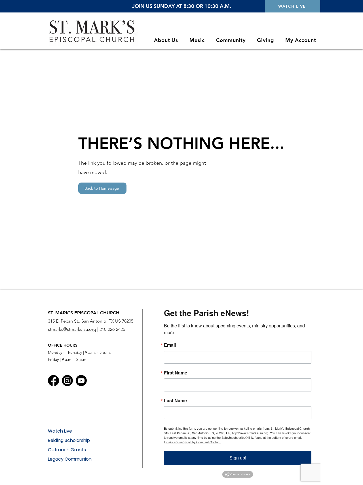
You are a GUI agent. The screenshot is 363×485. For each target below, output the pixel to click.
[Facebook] (53, 380)
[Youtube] (81, 380)
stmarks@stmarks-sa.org (72, 329)
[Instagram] (67, 380)
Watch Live (60, 431)
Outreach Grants (67, 449)
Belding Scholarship (69, 440)
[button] (166, 40)
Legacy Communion (70, 459)
